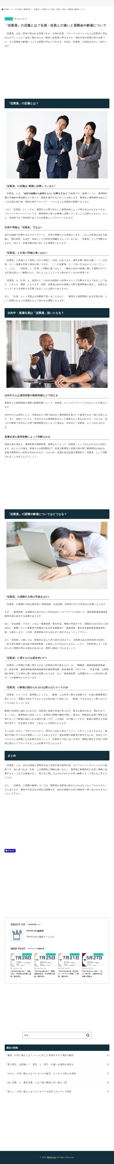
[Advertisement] (28, 71)
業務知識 (8, 19)
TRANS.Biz (51, 1157)
